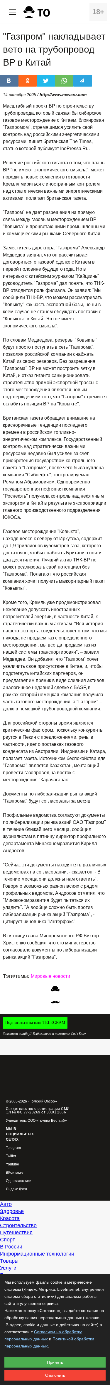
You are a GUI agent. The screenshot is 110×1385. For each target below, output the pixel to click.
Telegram (13, 1148)
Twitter (11, 1156)
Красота (10, 1218)
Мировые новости (50, 976)
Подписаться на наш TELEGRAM (35, 1022)
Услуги (8, 1268)
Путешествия (16, 1232)
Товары (9, 1261)
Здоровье (12, 1211)
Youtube (12, 1164)
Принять (55, 1362)
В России (11, 1247)
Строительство (18, 1225)
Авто (6, 1204)
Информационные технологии (37, 1254)
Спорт (7, 1240)
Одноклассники (18, 1181)
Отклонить (55, 1375)
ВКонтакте (14, 1173)
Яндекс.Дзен (16, 1189)
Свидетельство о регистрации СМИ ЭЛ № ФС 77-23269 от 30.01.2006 (38, 1110)
